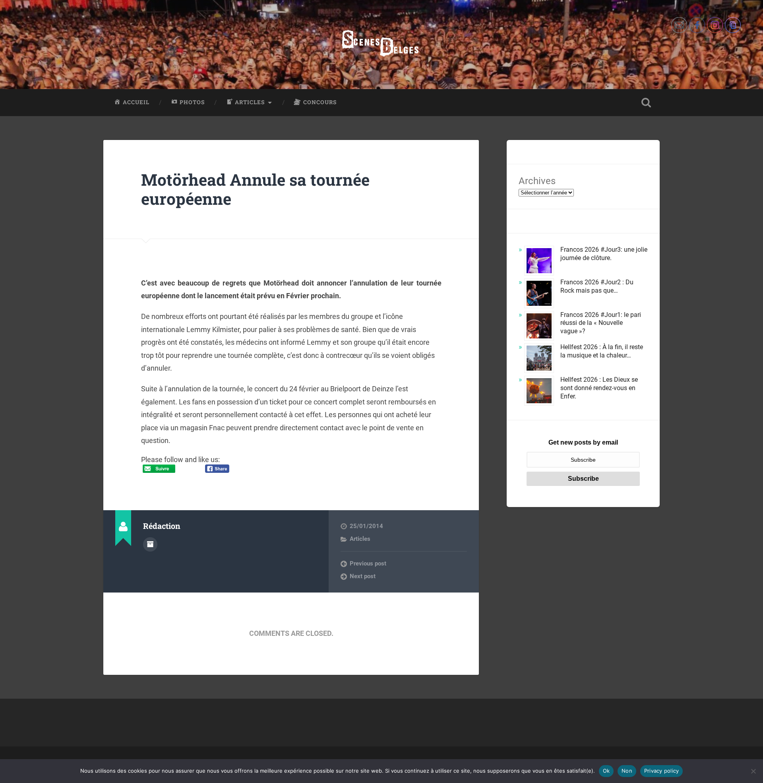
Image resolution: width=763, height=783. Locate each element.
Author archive (150, 544)
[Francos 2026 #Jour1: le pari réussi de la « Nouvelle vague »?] (539, 327)
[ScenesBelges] (381, 44)
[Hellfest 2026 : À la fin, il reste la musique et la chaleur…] (539, 359)
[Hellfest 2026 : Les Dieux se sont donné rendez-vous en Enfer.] (539, 392)
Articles (360, 538)
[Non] (753, 771)
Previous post (368, 563)
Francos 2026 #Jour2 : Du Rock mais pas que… (596, 286)
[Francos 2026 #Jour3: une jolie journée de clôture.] (539, 262)
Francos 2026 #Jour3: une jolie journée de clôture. (603, 254)
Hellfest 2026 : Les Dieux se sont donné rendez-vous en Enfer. (599, 388)
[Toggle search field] (646, 102)
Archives (537, 181)
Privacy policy (661, 770)
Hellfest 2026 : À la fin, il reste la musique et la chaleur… (601, 351)
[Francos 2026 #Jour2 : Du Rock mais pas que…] (539, 294)
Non (627, 770)
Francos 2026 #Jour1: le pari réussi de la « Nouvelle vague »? (600, 323)
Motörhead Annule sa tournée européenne (255, 189)
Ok (606, 770)
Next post (363, 576)
